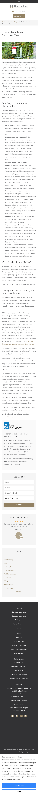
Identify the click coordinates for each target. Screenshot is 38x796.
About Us (19, 637)
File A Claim (19, 670)
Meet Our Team (19, 641)
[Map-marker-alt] (12, 716)
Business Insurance (19, 616)
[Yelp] (21, 716)
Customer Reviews (19, 645)
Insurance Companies (19, 649)
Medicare (19, 628)
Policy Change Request (19, 674)
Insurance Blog (12, 22)
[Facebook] (17, 716)
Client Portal (19, 662)
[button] (19, 1)
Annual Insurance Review (19, 678)
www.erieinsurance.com (10, 417)
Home (4, 22)
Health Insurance (19, 624)
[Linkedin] (25, 716)
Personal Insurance (19, 612)
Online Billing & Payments (19, 666)
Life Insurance (19, 620)
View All (19, 592)
